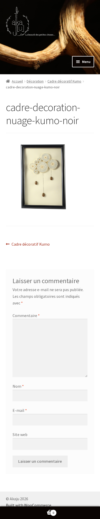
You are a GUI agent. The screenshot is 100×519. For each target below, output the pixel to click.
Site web (20, 434)
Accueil (17, 81)
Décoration (35, 81)
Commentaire (26, 315)
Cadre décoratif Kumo (64, 81)
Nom (18, 386)
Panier (27, 511)
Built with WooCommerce (28, 505)
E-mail (20, 410)
